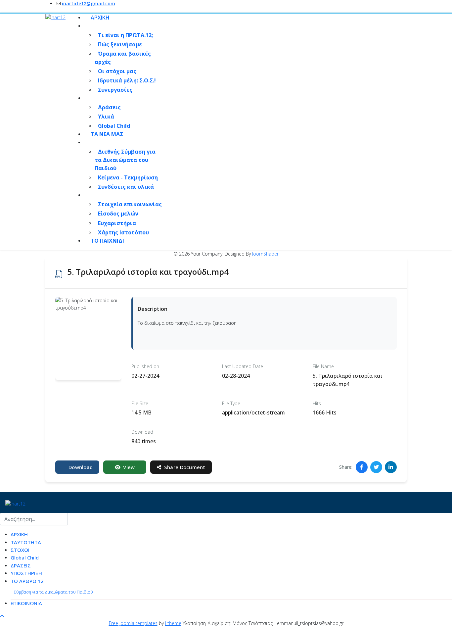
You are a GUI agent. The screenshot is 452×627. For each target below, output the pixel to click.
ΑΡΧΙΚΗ (100, 17)
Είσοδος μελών (118, 213)
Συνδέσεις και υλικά (126, 186)
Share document (184, 467)
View (129, 467)
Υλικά (106, 116)
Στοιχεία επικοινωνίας (130, 204)
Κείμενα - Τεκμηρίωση (128, 177)
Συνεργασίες (115, 89)
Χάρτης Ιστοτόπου (123, 232)
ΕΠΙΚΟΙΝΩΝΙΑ (26, 603)
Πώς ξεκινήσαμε (120, 44)
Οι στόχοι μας (117, 71)
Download (80, 467)
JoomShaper (265, 254)
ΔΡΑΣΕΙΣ (21, 565)
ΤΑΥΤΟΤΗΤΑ (26, 542)
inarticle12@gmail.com (88, 3)
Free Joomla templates (133, 623)
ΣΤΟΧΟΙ (20, 550)
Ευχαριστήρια (117, 223)
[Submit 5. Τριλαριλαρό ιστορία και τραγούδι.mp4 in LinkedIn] (391, 467)
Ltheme (173, 623)
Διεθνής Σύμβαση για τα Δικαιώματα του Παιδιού (125, 160)
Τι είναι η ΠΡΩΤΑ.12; (125, 35)
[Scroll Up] (2, 616)
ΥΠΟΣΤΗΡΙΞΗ (26, 573)
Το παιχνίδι (107, 240)
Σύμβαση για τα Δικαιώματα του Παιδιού (53, 592)
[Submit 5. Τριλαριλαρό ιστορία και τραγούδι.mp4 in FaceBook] (362, 467)
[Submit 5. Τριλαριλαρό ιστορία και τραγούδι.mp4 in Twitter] (376, 467)
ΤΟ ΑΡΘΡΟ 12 (27, 581)
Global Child (114, 125)
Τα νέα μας (107, 134)
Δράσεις (109, 107)
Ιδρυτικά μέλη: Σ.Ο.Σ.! (127, 80)
